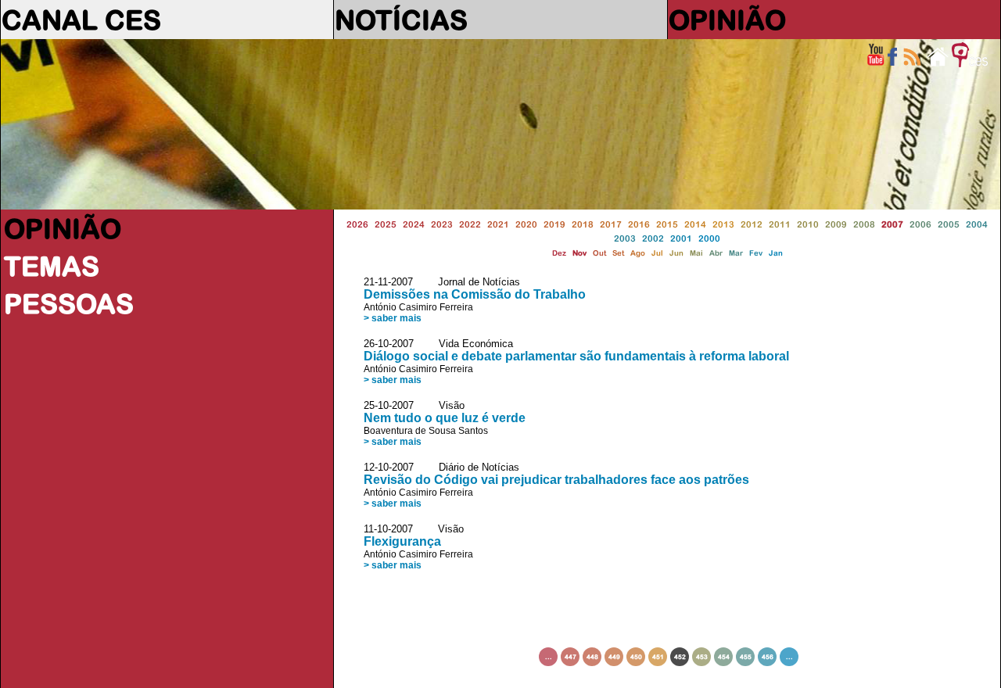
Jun (676, 253)
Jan (776, 253)
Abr (716, 253)
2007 (892, 224)
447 (570, 657)
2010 (808, 224)
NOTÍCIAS (401, 19)
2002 (653, 238)
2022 (470, 224)
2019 (554, 224)
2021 (498, 224)
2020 (526, 224)
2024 (414, 224)
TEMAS (51, 265)
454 (724, 657)
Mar (736, 253)
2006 (920, 224)
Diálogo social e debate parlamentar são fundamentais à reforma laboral (576, 356)
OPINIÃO (727, 19)
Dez (559, 253)
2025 (385, 224)
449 (614, 657)
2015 (667, 224)
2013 (723, 224)
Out (599, 253)
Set (618, 253)
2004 (977, 224)
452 (680, 657)
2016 (639, 224)
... (548, 657)
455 (746, 657)
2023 (442, 224)
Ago (637, 253)
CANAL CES (81, 19)
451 (658, 657)
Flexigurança (402, 541)
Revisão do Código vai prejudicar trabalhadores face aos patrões (556, 479)
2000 (709, 238)
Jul (657, 253)
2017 (611, 224)
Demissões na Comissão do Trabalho (475, 294)
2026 (357, 224)
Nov (579, 253)
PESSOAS (69, 303)
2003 (625, 238)
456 (767, 657)
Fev (755, 253)
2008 (864, 224)
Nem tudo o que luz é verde (445, 418)
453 (702, 657)
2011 (780, 224)
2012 (751, 224)
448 (592, 657)
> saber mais (393, 318)
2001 (681, 238)
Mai (696, 253)
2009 (836, 224)
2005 (949, 224)
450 (636, 657)
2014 (695, 224)
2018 (583, 224)
